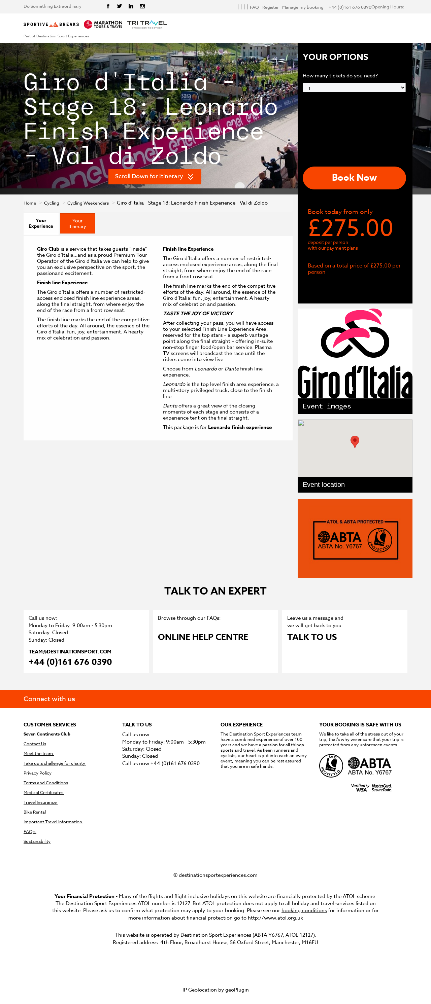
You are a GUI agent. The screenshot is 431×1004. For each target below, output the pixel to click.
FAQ (254, 7)
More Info (333, 286)
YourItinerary (77, 223)
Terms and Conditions (46, 783)
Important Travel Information (53, 822)
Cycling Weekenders (88, 203)
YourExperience (41, 223)
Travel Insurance (41, 802)
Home (30, 203)
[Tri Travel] (147, 25)
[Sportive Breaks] (51, 25)
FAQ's (30, 831)
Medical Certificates (44, 792)
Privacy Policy (38, 773)
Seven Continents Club (47, 734)
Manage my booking (303, 7)
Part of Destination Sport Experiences (56, 36)
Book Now (354, 177)
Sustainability (37, 841)
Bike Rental (35, 812)
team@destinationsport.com (70, 651)
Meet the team (39, 753)
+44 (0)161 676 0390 (70, 662)
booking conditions (304, 910)
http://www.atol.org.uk (275, 918)
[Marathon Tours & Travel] (103, 25)
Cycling (51, 203)
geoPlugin (237, 990)
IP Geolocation (200, 990)
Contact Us (35, 744)
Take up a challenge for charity (55, 763)
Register (270, 7)
